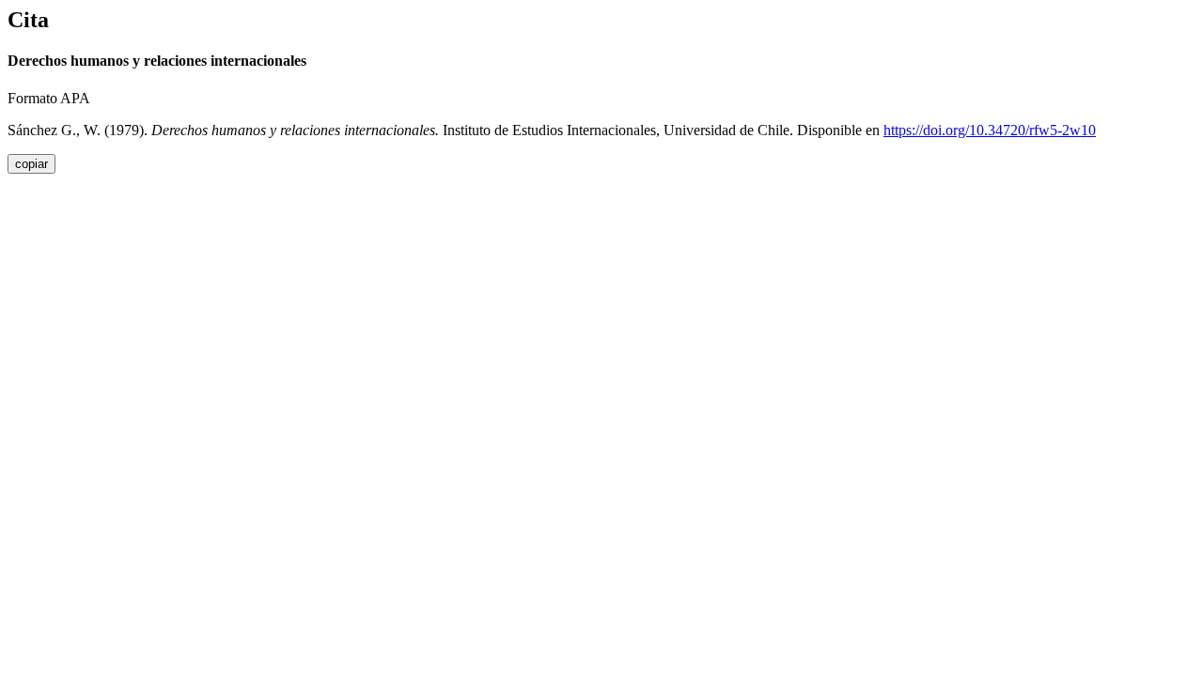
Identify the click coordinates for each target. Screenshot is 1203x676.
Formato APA (49, 98)
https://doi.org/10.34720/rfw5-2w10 (989, 130)
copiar (31, 164)
